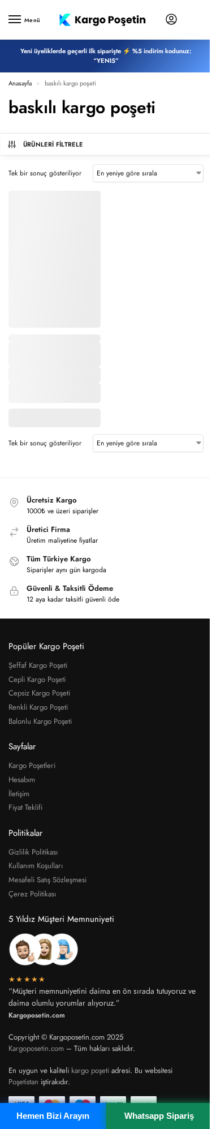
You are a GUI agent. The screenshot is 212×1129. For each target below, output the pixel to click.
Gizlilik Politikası (33, 852)
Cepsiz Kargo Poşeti (39, 693)
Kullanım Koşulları (35, 865)
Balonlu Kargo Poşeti (40, 721)
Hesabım (21, 779)
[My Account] (171, 20)
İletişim (18, 793)
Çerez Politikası (32, 893)
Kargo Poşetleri (31, 765)
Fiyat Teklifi (25, 807)
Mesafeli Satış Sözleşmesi (47, 879)
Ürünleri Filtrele (53, 144)
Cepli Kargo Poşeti (37, 679)
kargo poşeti (90, 1070)
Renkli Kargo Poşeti (38, 707)
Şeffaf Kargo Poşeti (37, 665)
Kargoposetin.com (36, 1048)
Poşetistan (23, 1081)
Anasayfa (20, 83)
